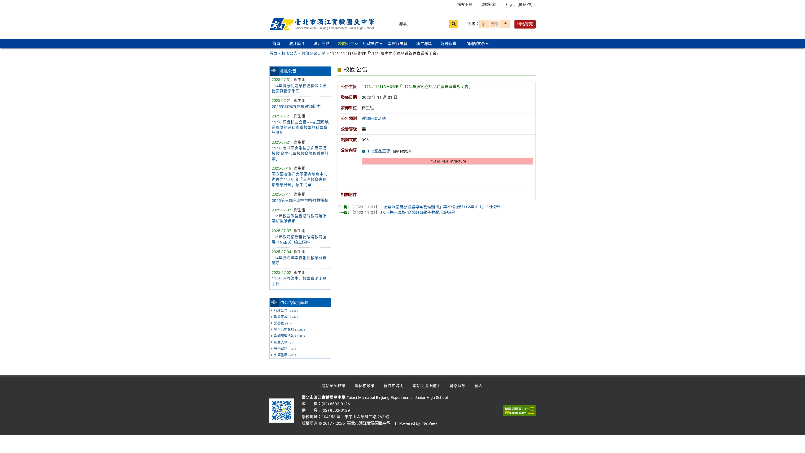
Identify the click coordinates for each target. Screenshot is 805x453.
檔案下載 (464, 4)
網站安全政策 (333, 385)
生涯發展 (285, 355)
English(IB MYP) (518, 4)
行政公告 (286, 310)
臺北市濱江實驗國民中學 (368, 423)
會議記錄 (488, 4)
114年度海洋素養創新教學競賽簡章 (299, 260)
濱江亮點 (322, 43)
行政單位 (371, 43)
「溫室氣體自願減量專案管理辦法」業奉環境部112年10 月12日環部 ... (427, 206)
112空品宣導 (378, 151)
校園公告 (346, 43)
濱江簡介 (297, 43)
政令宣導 (286, 317)
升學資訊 (285, 349)
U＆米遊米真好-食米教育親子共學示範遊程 (402, 212)
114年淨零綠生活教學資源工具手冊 (299, 281)
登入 (478, 385)
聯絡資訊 (457, 385)
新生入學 (284, 342)
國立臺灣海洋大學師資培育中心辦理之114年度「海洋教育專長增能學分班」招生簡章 (299, 179)
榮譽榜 (283, 323)
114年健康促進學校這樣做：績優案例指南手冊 (299, 88)
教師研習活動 (289, 336)
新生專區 (424, 43)
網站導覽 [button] (525, 24)
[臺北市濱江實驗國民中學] (322, 24)
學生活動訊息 (289, 330)
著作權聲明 (393, 385)
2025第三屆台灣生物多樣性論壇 (300, 200)
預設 (494, 24)
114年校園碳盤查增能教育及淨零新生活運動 (299, 219)
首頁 (276, 43)
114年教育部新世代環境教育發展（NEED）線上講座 (299, 240)
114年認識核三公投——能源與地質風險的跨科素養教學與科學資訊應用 (300, 127)
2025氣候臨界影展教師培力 (296, 106)
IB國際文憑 (475, 43)
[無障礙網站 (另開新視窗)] (519, 410)
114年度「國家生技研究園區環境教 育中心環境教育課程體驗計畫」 (300, 153)
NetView (429, 423)
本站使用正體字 (426, 385)
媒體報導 (449, 43)
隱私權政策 (364, 385)
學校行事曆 (397, 43)
